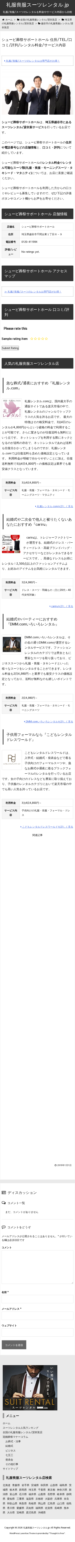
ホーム (6, 1423)
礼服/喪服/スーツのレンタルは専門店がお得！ (32, 60)
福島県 (63, 1485)
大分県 (11, 1512)
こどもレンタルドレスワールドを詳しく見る (47, 826)
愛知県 (11, 1498)
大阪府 (49, 1498)
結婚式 (9, 1446)
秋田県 (44, 1485)
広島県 (51, 1503)
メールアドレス (11, 1308)
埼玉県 (32, 1489)
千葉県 (42, 1489)
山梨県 (42, 1494)
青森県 (16, 1485)
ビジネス (10, 1450)
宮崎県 (20, 1512)
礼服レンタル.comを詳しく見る (54, 506)
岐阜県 (61, 1494)
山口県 (61, 1503)
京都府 (39, 1498)
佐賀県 (49, 1508)
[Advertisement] (37, 997)
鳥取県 (23, 1503)
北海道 (6, 1485)
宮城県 (35, 1485)
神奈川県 (62, 1489)
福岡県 (39, 1508)
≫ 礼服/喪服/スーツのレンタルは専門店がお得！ (33, 291)
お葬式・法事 (13, 1441)
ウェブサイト (9, 1325)
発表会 (9, 1459)
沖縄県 (42, 1512)
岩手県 (25, 1485)
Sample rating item (15, 339)
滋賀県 (30, 1498)
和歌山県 (12, 1503)
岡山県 (42, 1503)
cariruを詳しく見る (62, 606)
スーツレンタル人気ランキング (20, 1427)
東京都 (51, 1489)
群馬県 (23, 1489)
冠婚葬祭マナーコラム (15, 1436)
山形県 (54, 1485)
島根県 (32, 1503)
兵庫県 (58, 1498)
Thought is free (57, 1533)
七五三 (9, 1455)
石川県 (23, 1494)
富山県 (13, 1494)
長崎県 (58, 1508)
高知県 (30, 1508)
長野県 (51, 1494)
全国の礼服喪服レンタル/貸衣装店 (22, 1432)
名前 (5, 1292)
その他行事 (11, 1464)
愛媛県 (20, 1508)
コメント (7, 1247)
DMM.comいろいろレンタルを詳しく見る (49, 721)
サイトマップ (10, 1468)
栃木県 (13, 1489)
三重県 (20, 1498)
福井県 (32, 1494)
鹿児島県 (31, 1512)
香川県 (11, 1508)
